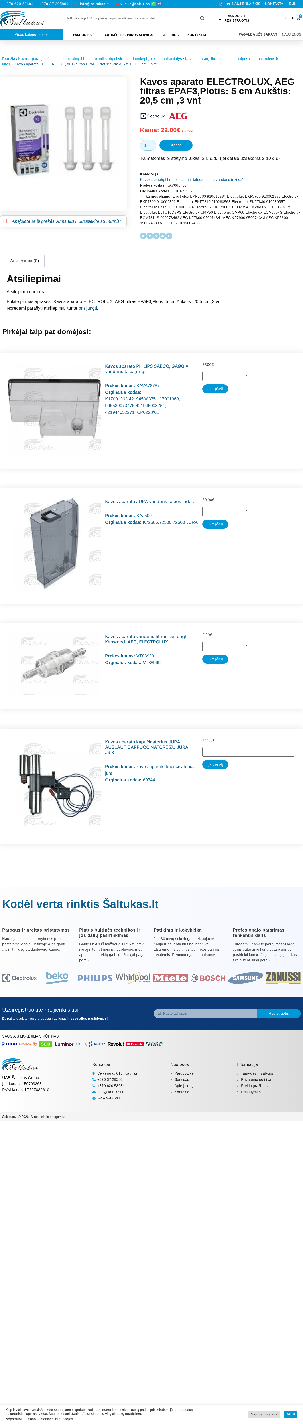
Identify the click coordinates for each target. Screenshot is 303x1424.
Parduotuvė (84, 35)
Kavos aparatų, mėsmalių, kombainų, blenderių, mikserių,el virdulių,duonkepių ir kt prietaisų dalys (100, 59)
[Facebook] (220, 4)
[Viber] (160, 4)
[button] (143, 236)
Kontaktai (196, 35)
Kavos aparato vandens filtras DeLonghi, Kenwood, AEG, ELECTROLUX (147, 639)
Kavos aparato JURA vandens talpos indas (149, 501)
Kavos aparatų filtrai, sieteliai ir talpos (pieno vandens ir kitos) (192, 179)
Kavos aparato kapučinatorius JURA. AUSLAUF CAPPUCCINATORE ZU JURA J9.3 (146, 747)
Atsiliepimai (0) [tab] (24, 260)
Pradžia (8, 59)
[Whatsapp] (154, 4)
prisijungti (88, 308)
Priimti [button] (290, 1414)
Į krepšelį (176, 145)
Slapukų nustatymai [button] (264, 1414)
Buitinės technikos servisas (129, 35)
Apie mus (171, 35)
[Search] (202, 18)
